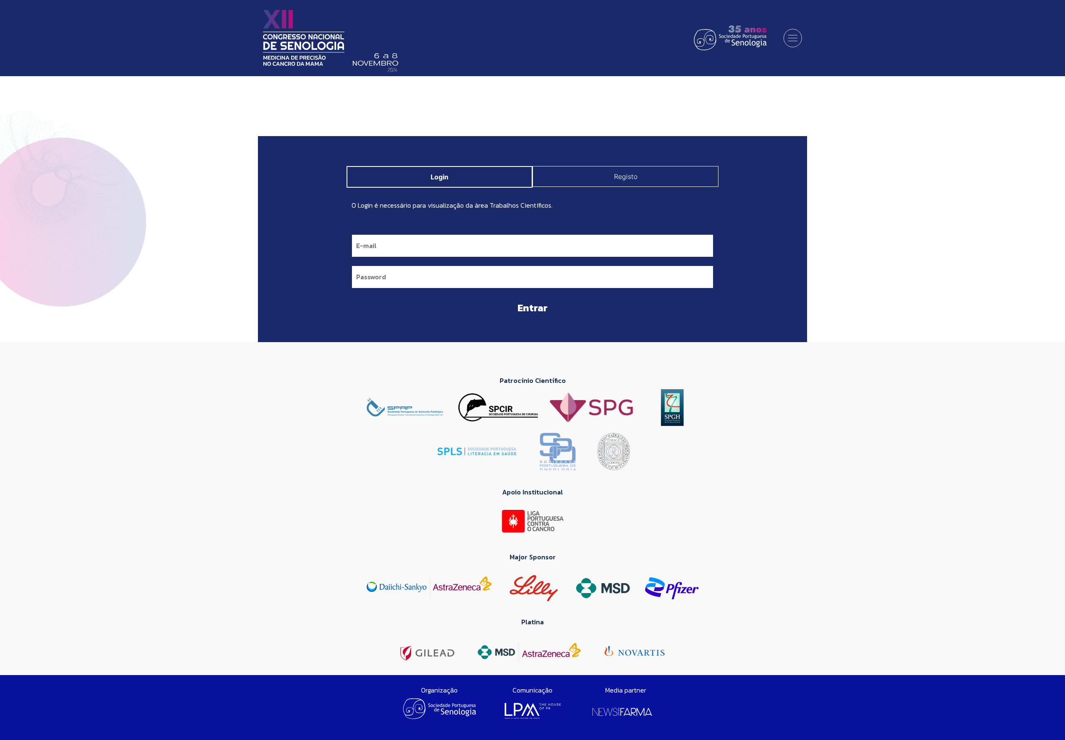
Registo (625, 176)
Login (439, 177)
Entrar (532, 307)
